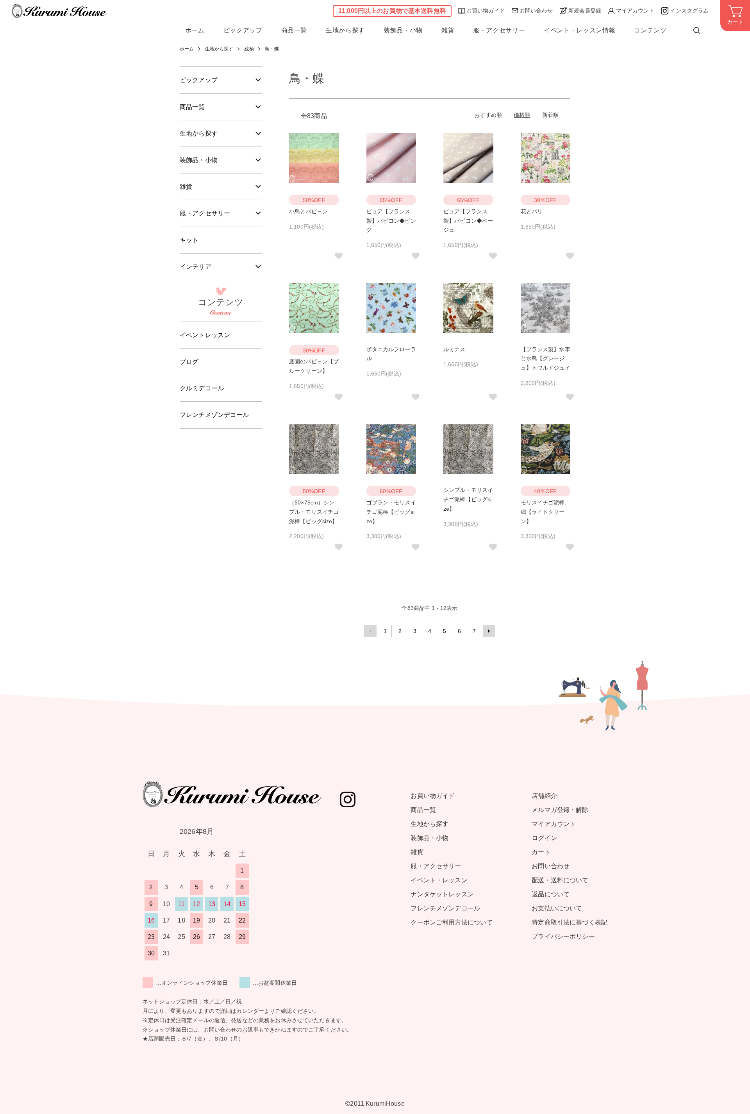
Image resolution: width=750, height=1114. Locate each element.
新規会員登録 (585, 10)
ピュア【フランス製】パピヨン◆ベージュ (468, 220)
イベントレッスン (205, 335)
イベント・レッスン (439, 880)
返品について (551, 894)
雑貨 (447, 30)
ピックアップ (242, 30)
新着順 (550, 115)
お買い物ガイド (485, 10)
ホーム (195, 30)
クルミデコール (202, 388)
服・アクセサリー (499, 30)
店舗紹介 (544, 795)
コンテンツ (650, 30)
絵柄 (249, 49)
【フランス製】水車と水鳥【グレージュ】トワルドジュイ (545, 358)
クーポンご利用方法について (452, 922)
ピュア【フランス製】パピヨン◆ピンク (391, 220)
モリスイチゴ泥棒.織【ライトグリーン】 (543, 511)
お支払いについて (557, 908)
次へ (489, 631)
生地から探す (345, 30)
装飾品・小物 (403, 30)
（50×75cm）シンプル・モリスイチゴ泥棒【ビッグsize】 (314, 511)
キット (189, 240)
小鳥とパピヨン (308, 211)
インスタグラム (689, 10)
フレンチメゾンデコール (214, 414)
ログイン (544, 838)
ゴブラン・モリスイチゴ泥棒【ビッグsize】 (391, 511)
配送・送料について (560, 880)
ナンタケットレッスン (442, 894)
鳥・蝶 (272, 49)
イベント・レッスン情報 (579, 30)
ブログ (189, 361)
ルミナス (454, 349)
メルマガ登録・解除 (560, 809)
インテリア (195, 266)
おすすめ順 (488, 115)
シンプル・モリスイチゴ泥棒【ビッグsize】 (468, 499)
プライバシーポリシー (563, 936)
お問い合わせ (536, 10)
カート (541, 852)
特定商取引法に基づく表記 (569, 922)
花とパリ (532, 211)
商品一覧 (294, 30)
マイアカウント (635, 10)
